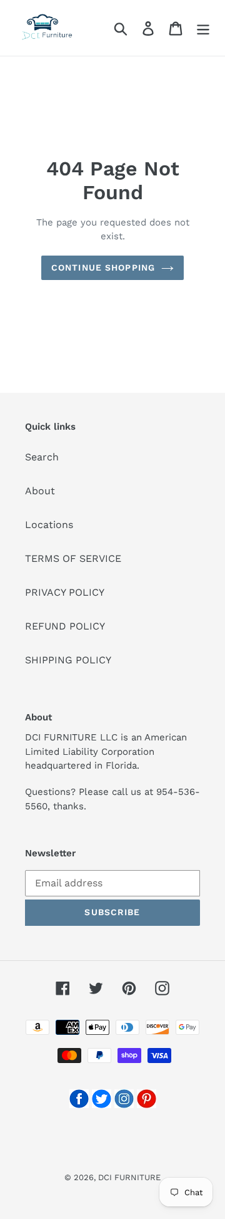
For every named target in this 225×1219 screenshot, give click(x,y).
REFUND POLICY (65, 626)
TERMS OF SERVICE (73, 558)
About (40, 491)
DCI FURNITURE (129, 1177)
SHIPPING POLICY (68, 660)
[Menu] (203, 28)
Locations (49, 525)
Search (42, 457)
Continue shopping (103, 267)
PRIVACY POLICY (64, 592)
